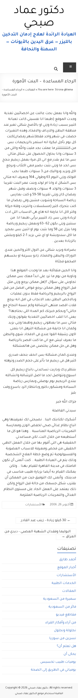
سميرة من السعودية (59, 599)
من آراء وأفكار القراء (60, 623)
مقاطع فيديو (66, 615)
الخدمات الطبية (64, 583)
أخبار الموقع (66, 567)
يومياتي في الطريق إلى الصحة (53, 670)
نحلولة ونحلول (65, 630)
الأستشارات (33, 505)
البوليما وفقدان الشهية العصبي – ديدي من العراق (40, 534)
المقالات (30, 90)
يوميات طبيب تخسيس (58, 662)
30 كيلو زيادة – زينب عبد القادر (46, 520)
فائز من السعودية (62, 607)
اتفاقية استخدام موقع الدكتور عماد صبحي (39, 693)
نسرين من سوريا (62, 638)
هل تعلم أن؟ (66, 646)
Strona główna (64, 90)
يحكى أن (70, 654)
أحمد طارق (67, 560)
